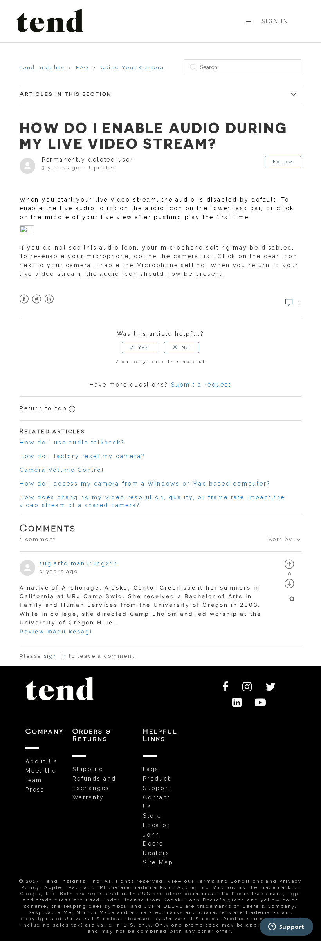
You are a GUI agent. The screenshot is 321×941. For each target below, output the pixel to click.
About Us (41, 761)
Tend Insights (42, 67)
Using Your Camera (133, 67)
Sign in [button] (275, 21)
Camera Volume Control (62, 470)
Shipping (87, 769)
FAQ (82, 67)
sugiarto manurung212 (78, 563)
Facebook (24, 299)
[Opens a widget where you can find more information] (286, 927)
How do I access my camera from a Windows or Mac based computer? (145, 483)
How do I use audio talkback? (72, 442)
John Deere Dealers (156, 843)
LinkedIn (49, 299)
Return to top (43, 408)
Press (35, 789)
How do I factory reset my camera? (82, 456)
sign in (55, 656)
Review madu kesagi (56, 631)
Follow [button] (283, 161)
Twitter (37, 299)
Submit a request (201, 384)
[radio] (139, 347)
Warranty (88, 797)
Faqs (151, 769)
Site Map (158, 862)
